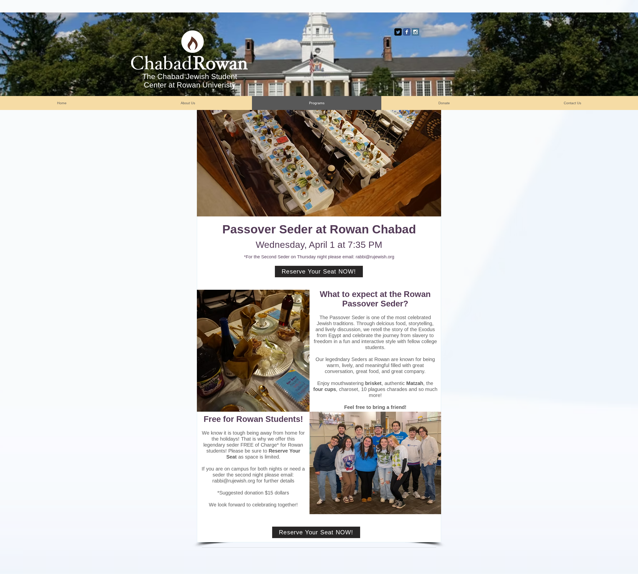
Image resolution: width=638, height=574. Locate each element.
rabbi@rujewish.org (375, 256)
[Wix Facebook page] (406, 32)
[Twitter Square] (398, 32)
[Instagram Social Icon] (415, 32)
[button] (319, 163)
